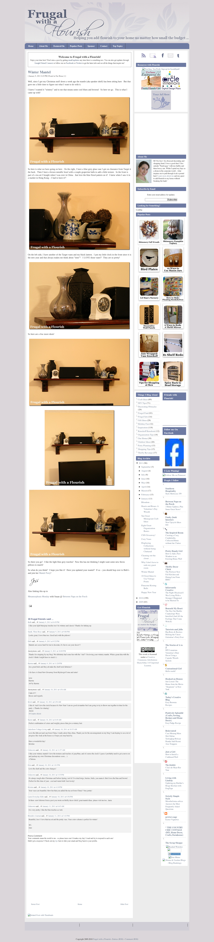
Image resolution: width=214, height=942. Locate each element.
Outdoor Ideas (144, 441)
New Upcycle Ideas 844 (173, 523)
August (144, 470)
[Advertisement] (64, 895)
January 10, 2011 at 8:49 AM (50, 720)
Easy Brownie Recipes (171, 703)
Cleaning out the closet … (148, 557)
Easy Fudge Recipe (173, 723)
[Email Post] (30, 605)
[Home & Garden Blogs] (174, 854)
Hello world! (170, 671)
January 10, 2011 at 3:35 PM (53, 775)
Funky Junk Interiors (171, 518)
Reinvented (170, 730)
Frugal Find (143, 413)
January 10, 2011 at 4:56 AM (55, 689)
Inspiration (143, 427)
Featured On (58, 46)
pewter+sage (171, 817)
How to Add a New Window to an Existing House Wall (173, 556)
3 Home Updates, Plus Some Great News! (174, 508)
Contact (103, 46)
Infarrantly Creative (170, 589)
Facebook (70, 63)
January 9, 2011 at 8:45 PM (49, 622)
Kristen (30, 787)
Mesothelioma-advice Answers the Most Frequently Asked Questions (174, 805)
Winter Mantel (39, 72)
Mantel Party (45, 573)
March (144, 490)
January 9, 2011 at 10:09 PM (55, 651)
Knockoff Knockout (147, 431)
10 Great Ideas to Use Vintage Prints (148, 578)
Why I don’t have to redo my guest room (149, 565)
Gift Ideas (142, 420)
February (145, 494)
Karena (30, 663)
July (143, 474)
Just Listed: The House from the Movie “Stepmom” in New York (174, 685)
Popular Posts (76, 46)
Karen (30, 720)
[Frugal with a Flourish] (174, 465)
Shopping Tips (144, 449)
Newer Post (35, 904)
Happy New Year (148, 592)
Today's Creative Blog (173, 698)
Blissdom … (146, 502)
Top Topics (118, 46)
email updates (73, 60)
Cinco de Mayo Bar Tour (173, 769)
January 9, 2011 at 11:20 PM (51, 663)
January (145, 498)
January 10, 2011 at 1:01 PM (49, 765)
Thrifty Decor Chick (171, 568)
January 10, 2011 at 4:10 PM (51, 787)
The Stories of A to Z (174, 646)
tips (56, 841)
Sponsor (91, 46)
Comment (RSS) (131, 939)
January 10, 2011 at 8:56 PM (62, 796)
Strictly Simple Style (172, 797)
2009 (141, 601)
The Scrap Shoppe (174, 842)
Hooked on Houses (174, 678)
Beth (29, 622)
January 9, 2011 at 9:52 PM (49, 641)
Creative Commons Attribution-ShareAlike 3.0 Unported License (148, 661)
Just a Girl (170, 751)
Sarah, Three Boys (35, 632)
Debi (29, 641)
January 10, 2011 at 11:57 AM (54, 750)
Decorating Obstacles (147, 406)
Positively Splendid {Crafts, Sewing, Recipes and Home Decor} (174, 716)
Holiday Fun (143, 423)
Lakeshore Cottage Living (37, 729)
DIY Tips (142, 403)
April (143, 486)
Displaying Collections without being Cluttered (148, 547)
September (146, 466)
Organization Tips (146, 434)
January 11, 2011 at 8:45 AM (53, 806)
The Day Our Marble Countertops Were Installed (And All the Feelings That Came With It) (174, 616)
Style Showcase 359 (173, 493)
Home (31, 46)
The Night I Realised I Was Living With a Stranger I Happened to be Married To (174, 596)
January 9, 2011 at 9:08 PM (59, 632)
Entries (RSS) (117, 939)
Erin (29, 765)
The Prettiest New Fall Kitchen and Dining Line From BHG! (172, 575)
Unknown (31, 750)
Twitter (79, 63)
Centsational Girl (173, 668)
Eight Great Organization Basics (148, 528)
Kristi (30, 702)
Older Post (124, 904)
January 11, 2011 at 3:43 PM (59, 816)
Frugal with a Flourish (102, 939)
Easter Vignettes (172, 819)
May (143, 482)
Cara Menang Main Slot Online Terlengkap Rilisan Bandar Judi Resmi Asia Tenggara (173, 738)
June (143, 478)
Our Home (59, 76)
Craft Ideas (143, 399)
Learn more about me (166, 176)
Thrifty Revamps (145, 452)
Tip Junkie (170, 765)
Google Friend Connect (44, 63)
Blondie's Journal (34, 816)
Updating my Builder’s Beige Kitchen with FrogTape (174, 786)
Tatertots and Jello (174, 629)
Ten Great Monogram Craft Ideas (149, 518)
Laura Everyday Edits (36, 796)
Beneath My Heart (174, 608)
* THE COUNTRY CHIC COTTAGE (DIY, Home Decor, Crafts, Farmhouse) (174, 831)
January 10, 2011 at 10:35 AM (66, 729)
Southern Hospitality (170, 490)
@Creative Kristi (35, 713)
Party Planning (144, 445)
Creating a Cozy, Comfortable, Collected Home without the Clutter (173, 539)
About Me (43, 46)
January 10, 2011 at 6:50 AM (50, 702)
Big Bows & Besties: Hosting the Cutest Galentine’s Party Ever (174, 634)
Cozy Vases (146, 539)
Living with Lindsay (170, 779)
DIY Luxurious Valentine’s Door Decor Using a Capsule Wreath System (172, 655)
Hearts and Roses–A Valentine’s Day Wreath (150, 509)
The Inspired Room (174, 532)
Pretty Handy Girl (174, 551)
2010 (141, 598)
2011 (141, 463)
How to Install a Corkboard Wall (171, 755)
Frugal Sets (143, 416)
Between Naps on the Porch (173, 503)
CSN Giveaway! (148, 535)
